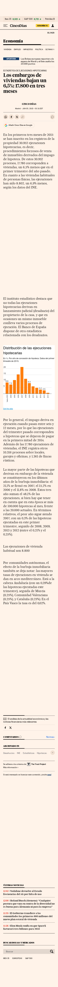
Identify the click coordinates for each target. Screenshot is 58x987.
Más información (10, 767)
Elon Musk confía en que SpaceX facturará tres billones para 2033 (24, 927)
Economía (13, 41)
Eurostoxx (17, 958)
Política (39, 49)
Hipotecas (42, 753)
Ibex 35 (8, 19)
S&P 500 (28, 19)
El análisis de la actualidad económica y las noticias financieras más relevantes (25, 720)
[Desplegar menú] (5, 26)
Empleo (17, 49)
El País (51, 33)
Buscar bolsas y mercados (18, 942)
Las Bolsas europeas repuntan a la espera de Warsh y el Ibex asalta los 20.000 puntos (37, 61)
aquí (49, 774)
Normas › (50, 737)
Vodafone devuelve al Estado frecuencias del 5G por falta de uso (22, 893)
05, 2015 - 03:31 (32, 109)
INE (18, 753)
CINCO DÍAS (29, 104)
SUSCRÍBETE (42, 26)
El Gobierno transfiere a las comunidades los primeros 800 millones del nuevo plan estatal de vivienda (28, 916)
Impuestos (28, 49)
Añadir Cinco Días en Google (20, 125)
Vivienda (7, 49)
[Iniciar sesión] (52, 25)
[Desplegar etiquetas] (52, 752)
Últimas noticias (13, 885)
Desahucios (8, 753)
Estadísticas (28, 753)
